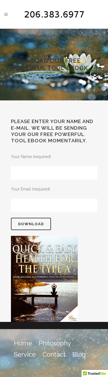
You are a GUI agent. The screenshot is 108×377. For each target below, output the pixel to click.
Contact (54, 354)
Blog (79, 354)
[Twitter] (67, 366)
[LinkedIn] (91, 366)
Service (25, 354)
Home (23, 343)
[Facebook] (54, 366)
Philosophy (55, 343)
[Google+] (79, 366)
